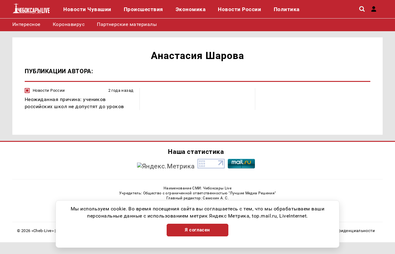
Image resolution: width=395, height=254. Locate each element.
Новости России (49, 90)
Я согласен (197, 230)
